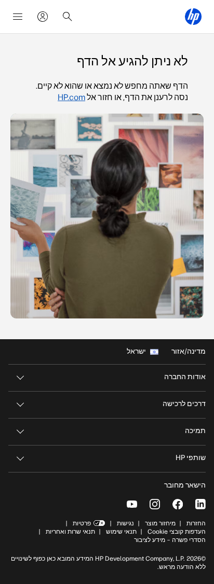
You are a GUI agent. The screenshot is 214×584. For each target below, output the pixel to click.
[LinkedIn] (200, 504)
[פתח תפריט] (17, 16)
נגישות (125, 523)
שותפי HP (191, 457)
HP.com (71, 97)
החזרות (196, 523)
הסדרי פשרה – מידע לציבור (170, 540)
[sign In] (42, 16)
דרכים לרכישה (184, 403)
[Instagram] (155, 504)
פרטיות (82, 523)
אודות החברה (185, 376)
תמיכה (195, 430)
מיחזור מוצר (160, 523)
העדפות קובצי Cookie (177, 531)
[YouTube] (132, 504)
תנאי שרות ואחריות (69, 531)
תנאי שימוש (121, 531)
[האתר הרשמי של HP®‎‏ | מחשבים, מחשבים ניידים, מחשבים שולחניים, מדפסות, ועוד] (193, 16)
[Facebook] (177, 504)
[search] (67, 16)
